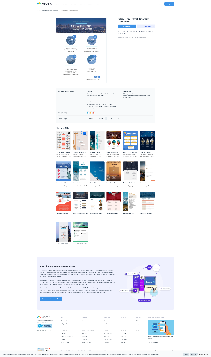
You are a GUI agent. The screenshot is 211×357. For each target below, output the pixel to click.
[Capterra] (41, 348)
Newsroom (124, 324)
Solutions (64, 4)
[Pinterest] (50, 330)
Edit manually (127, 26)
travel (110, 118)
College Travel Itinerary (63, 182)
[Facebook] (40, 330)
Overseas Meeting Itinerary (145, 213)
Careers (123, 327)
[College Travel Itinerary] (63, 171)
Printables (64, 330)
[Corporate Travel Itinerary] (147, 140)
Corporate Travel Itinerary (145, 152)
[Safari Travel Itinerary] (113, 171)
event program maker (140, 37)
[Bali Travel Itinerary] (97, 140)
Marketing (84, 320)
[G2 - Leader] (47, 348)
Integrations (107, 342)
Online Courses (108, 333)
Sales (83, 324)
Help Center (139, 324)
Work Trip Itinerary (62, 243)
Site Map (172, 350)
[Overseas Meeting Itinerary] (147, 201)
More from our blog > (153, 342)
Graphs (63, 339)
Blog (105, 320)
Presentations (64, 320)
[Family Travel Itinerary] (130, 140)
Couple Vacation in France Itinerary (111, 213)
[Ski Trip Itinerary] (97, 171)
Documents (64, 333)
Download (124, 330)
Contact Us (139, 327)
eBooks (106, 330)
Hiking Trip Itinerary (62, 213)
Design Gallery (108, 339)
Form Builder (64, 327)
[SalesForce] (44, 326)
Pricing (97, 4)
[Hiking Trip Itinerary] (63, 201)
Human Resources (87, 327)
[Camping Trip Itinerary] (147, 171)
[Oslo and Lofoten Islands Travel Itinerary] (80, 232)
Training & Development (88, 330)
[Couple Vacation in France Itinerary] (113, 201)
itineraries (100, 118)
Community (124, 339)
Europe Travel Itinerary (63, 152)
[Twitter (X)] (46, 330)
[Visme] (44, 4)
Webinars (106, 324)
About (122, 320)
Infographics (64, 324)
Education (84, 336)
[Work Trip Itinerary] (63, 232)
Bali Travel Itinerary (95, 152)
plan (118, 118)
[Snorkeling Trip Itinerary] (80, 171)
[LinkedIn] (43, 330)
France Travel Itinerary (80, 152)
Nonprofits (84, 333)
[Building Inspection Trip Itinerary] (80, 201)
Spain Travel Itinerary (112, 152)
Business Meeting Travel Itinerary (130, 183)
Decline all (193, 354)
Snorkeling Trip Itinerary (80, 182)
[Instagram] (48, 330)
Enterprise (84, 339)
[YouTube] (38, 330)
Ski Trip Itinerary (95, 182)
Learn (90, 4)
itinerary (91, 118)
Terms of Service (159, 350)
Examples (82, 4)
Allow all (186, 354)
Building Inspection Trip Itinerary (80, 213)
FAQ (137, 320)
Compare (123, 336)
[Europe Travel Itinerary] (63, 140)
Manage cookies (203, 354)
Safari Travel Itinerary (113, 182)
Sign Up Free (169, 4)
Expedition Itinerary (129, 213)
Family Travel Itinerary (130, 152)
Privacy (166, 350)
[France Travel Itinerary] (80, 140)
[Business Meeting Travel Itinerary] (130, 171)
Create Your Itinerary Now (51, 299)
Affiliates (123, 342)
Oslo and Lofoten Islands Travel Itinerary (80, 244)
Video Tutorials (108, 327)
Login (160, 4)
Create (57, 4)
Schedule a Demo (86, 342)
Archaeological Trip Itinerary (95, 213)
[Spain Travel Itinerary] (113, 140)
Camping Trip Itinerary (146, 182)
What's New (124, 333)
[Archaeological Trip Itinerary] (97, 201)
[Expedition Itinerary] (130, 201)
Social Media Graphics (67, 336)
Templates (73, 4)
